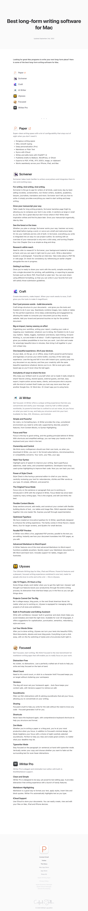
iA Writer (22, 90)
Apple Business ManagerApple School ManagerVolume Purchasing (44, 886)
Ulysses (21, 96)
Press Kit (44, 874)
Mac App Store (44, 867)
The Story (44, 864)
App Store (44, 871)
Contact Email (44, 857)
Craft (20, 84)
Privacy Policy (44, 881)
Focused (22, 102)
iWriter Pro (23, 107)
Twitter (44, 860)
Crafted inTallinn (44, 902)
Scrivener (22, 78)
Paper (20, 72)
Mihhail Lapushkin (47, 908)
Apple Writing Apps (44, 877)
